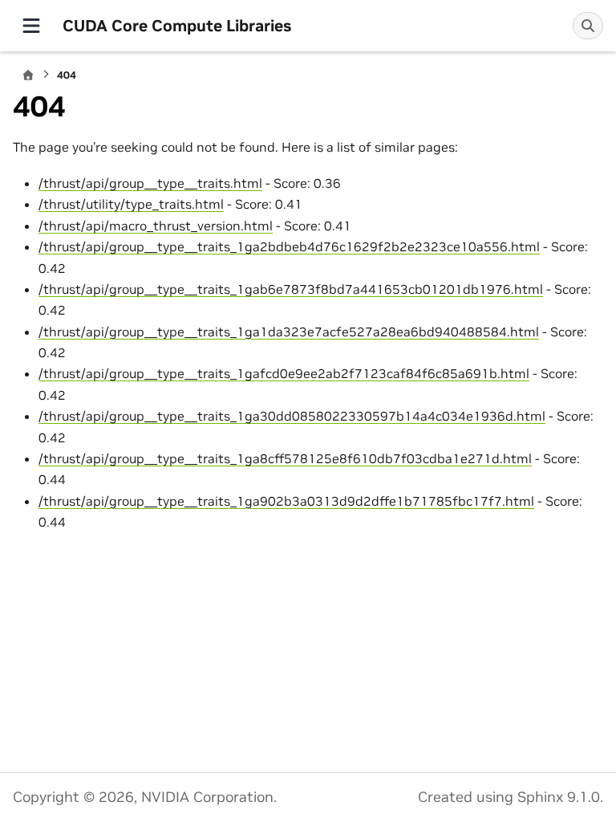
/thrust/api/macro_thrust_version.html (155, 226)
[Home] (28, 75)
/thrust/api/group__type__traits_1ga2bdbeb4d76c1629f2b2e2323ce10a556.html (289, 246)
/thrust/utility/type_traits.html (131, 204)
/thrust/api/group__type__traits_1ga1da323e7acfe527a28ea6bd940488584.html (288, 332)
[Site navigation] (31, 25)
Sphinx (540, 797)
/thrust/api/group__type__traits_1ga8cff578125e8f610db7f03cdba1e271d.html (285, 458)
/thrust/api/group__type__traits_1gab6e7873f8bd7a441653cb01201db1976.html (290, 289)
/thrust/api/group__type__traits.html (150, 183)
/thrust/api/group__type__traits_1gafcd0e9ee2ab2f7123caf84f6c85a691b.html (283, 373)
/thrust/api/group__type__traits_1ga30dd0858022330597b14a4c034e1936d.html (291, 416)
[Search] (588, 25)
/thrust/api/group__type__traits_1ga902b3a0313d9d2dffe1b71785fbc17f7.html (286, 501)
